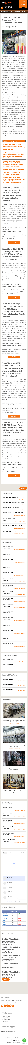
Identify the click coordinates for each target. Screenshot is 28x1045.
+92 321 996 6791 (9, 1030)
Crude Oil (5, 913)
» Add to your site (23, 925)
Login (23, 1)
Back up (23, 488)
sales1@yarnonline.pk (9, 1031)
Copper (4, 924)
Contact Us (5, 1021)
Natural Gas (5, 915)
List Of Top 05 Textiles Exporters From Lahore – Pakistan (14, 768)
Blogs (23, 11)
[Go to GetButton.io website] (24, 1043)
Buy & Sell (5, 1018)
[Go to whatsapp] (24, 1040)
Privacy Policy (6, 1019)
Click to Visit (14, 242)
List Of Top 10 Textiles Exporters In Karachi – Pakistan (14, 791)
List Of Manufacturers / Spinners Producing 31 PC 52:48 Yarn (14, 745)
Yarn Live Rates (6, 1016)
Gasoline (4, 917)
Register (23, 4)
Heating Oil (5, 918)
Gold (4, 920)
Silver (4, 922)
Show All (5, 979)
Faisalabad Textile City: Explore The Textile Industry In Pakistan (14, 721)
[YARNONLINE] (14, 3)
